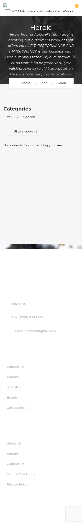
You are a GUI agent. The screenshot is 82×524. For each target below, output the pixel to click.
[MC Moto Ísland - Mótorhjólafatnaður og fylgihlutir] (41, 8)
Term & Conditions (21, 474)
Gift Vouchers (17, 408)
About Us (14, 443)
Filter (7, 117)
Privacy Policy (17, 484)
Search (29, 117)
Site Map (14, 387)
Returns (13, 377)
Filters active (26, 131)
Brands (12, 397)
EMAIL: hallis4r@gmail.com (35, 331)
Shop (44, 83)
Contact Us (15, 367)
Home (26, 83)
